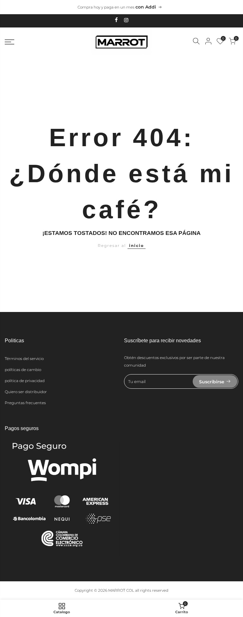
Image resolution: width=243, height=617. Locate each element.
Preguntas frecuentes (25, 402)
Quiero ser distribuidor (26, 391)
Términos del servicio (24, 358)
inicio (136, 245)
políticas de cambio (23, 369)
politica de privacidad (25, 380)
